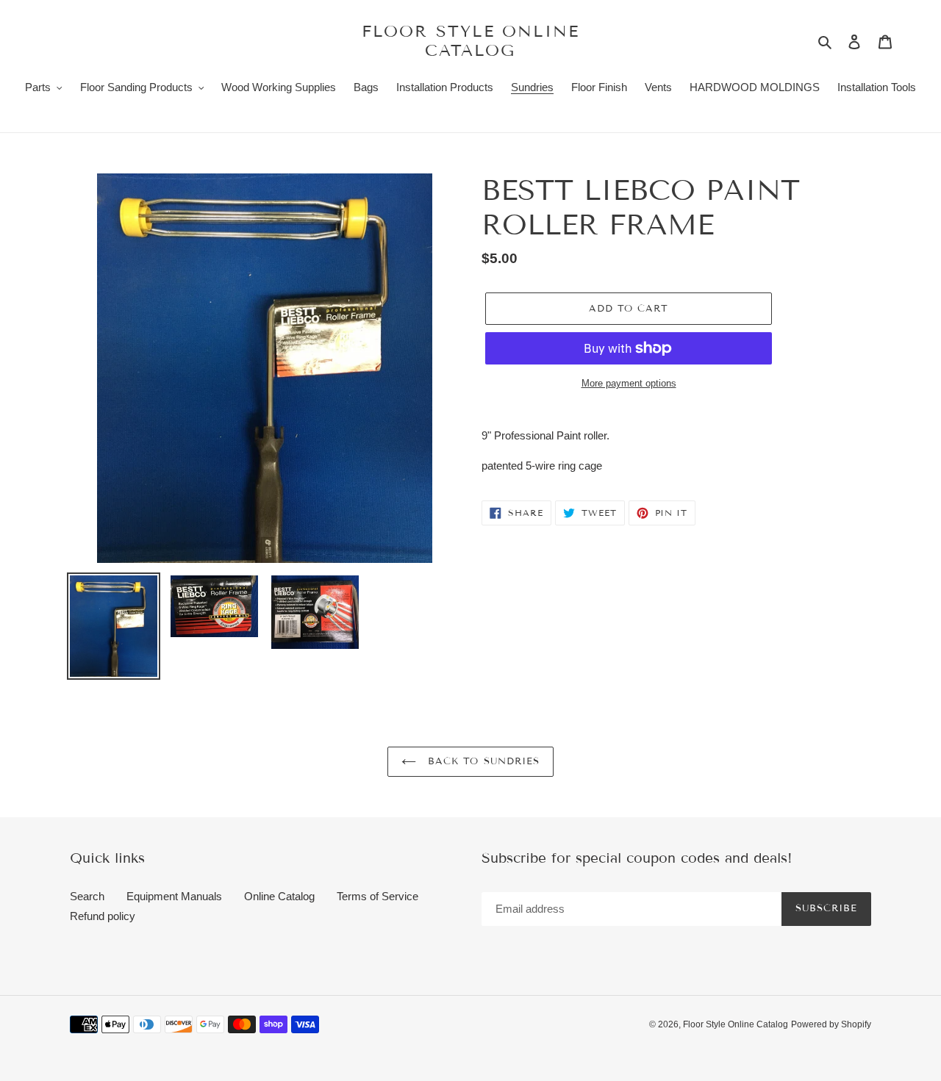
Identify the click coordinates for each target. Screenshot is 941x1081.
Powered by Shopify (831, 1024)
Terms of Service (377, 896)
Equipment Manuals (174, 896)
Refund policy (102, 916)
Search (87, 896)
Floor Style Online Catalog (471, 41)
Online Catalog (279, 896)
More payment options (629, 383)
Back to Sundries (481, 761)
